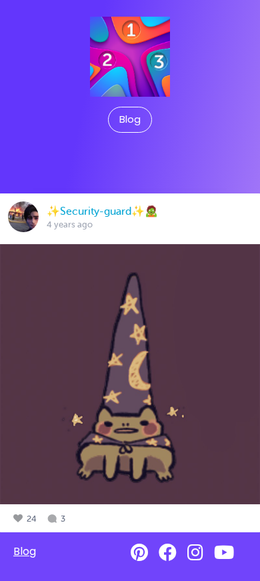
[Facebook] (168, 552)
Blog (130, 119)
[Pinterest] (139, 552)
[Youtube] (224, 552)
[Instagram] (195, 552)
